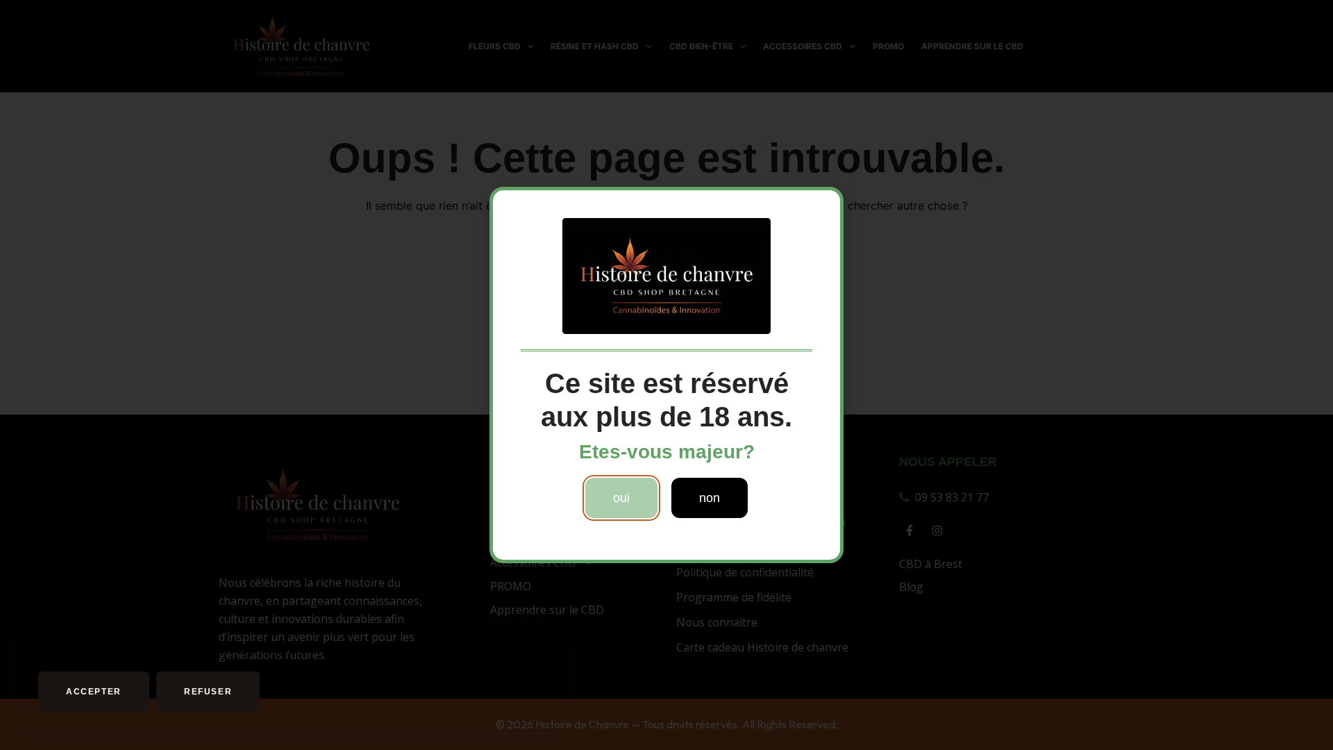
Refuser (208, 692)
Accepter (93, 692)
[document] (666, 375)
